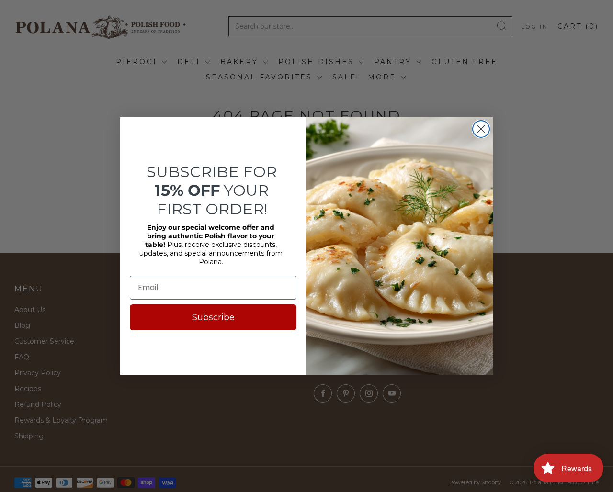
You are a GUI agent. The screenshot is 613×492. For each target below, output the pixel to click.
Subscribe (213, 317)
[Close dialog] (481, 129)
